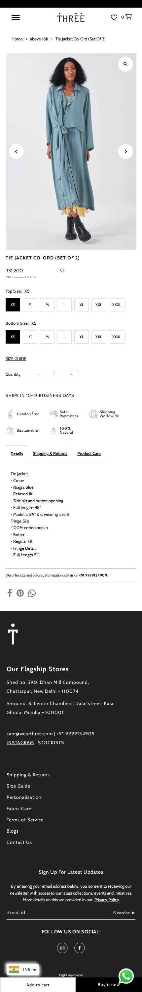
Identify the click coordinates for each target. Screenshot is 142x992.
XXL (98, 304)
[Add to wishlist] (62, 270)
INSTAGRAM (20, 742)
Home (17, 38)
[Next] (125, 151)
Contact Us (19, 842)
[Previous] (16, 151)
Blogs (13, 831)
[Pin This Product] (20, 593)
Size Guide (18, 786)
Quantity (13, 374)
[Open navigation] (29, 17)
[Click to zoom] (125, 64)
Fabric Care (19, 808)
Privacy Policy (106, 899)
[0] (131, 20)
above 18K (39, 38)
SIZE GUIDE (16, 359)
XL (82, 304)
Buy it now (109, 984)
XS (13, 304)
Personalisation (24, 797)
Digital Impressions (71, 975)
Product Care (89, 453)
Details (17, 453)
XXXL (116, 304)
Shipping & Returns (50, 453)
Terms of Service (25, 820)
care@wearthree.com (30, 734)
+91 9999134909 (93, 575)
